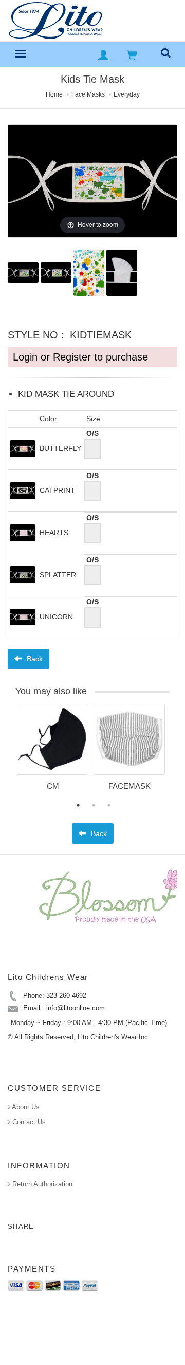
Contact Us (28, 1122)
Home (54, 94)
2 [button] (93, 805)
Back (34, 659)
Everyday (127, 94)
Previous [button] (9, 753)
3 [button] (109, 805)
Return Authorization (41, 1184)
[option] (52, 751)
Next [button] (177, 753)
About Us (25, 1107)
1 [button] (78, 805)
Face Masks (88, 94)
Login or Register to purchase (80, 357)
